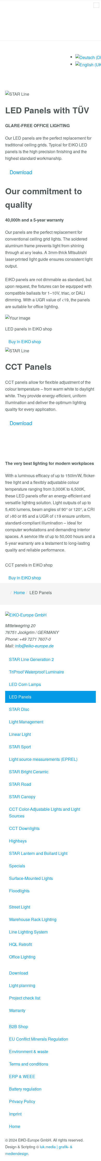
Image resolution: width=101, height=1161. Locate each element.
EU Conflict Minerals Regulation (38, 1039)
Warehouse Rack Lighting (32, 919)
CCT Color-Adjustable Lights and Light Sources (44, 812)
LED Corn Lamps (25, 684)
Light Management (26, 722)
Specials (17, 866)
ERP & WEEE (22, 1076)
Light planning (22, 985)
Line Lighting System (28, 932)
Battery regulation (25, 1089)
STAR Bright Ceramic (28, 772)
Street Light (19, 907)
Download (18, 973)
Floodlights (19, 891)
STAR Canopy (22, 797)
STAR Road (20, 784)
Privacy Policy (22, 1101)
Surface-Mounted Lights (31, 878)
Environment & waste (28, 1051)
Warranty (17, 1010)
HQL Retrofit (20, 944)
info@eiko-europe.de (34, 646)
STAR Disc (19, 709)
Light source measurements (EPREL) (43, 759)
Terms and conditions (28, 1064)
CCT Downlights (24, 828)
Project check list (24, 998)
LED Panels (20, 697)
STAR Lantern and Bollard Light (38, 853)
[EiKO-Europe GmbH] (26, 616)
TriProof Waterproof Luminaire (36, 672)
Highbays (18, 841)
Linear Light (20, 734)
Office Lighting (22, 957)
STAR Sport (20, 747)
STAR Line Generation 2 (31, 659)
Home (19, 592)
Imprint (15, 1114)
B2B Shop (18, 1026)
